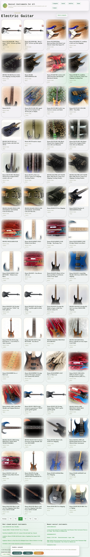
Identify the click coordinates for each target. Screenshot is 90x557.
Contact (55, 8)
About (78, 3)
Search (63, 3)
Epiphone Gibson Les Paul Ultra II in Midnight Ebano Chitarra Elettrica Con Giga (22, 540)
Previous (4, 518)
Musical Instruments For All (5, 6)
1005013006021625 (51, 526)
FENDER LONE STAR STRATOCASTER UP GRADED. (17, 543)
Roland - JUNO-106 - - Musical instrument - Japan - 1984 (60, 537)
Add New (71, 3)
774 (25, 518)
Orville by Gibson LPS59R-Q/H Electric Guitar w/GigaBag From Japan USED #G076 (21, 537)
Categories (55, 3)
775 (30, 518)
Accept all (38, 553)
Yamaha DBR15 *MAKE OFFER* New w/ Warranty (15, 529)
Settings (28, 553)
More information (72, 549)
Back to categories (62, 15)
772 (15, 518)
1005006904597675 (51, 534)
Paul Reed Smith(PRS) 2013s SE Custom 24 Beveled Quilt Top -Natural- (20, 533)
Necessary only (17, 553)
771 (10, 518)
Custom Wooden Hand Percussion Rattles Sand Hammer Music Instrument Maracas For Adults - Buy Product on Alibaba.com (67, 530)
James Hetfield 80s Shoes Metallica (11, 526)
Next (35, 518)
